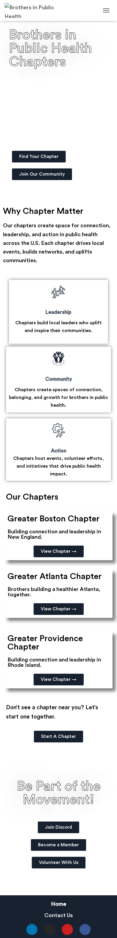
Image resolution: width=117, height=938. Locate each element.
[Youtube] (67, 929)
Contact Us (58, 915)
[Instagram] (49, 929)
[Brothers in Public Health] (38, 10)
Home (58, 904)
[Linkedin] (32, 929)
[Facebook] (85, 929)
